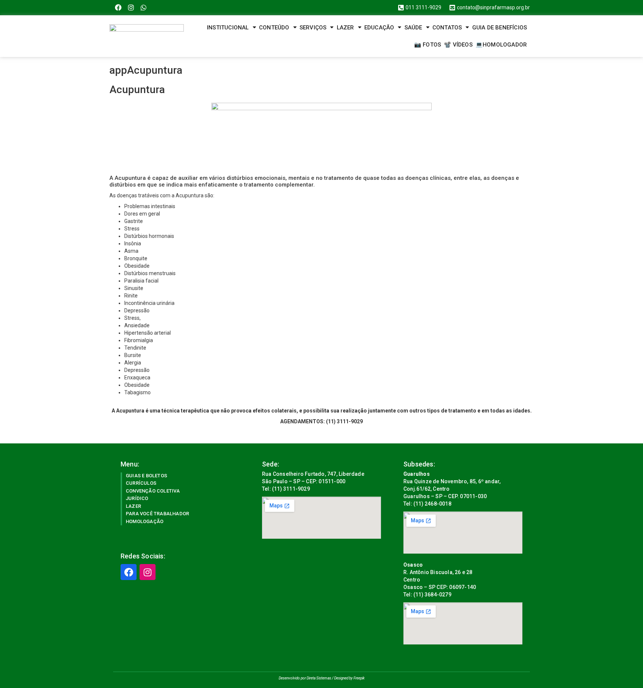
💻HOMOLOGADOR (501, 44)
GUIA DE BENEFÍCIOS (499, 27)
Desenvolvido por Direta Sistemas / (306, 678)
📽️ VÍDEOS (458, 44)
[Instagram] (131, 7)
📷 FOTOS (427, 44)
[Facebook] (118, 7)
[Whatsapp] (143, 7)
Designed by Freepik (349, 678)
